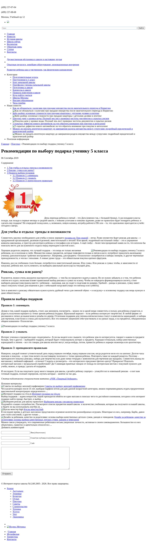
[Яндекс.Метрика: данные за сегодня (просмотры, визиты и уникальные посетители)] (16, 527)
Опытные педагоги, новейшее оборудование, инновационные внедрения (43, 64)
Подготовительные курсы (25, 77)
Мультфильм (13, 534)
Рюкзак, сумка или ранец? (20, 170)
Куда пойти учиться (22, 95)
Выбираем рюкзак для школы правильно (64, 401)
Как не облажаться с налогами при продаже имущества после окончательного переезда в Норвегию (62, 108)
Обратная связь (14, 47)
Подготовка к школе (23, 87)
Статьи (10, 49)
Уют (15, 514)
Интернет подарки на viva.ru (46, 394)
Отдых (16, 499)
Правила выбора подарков (20, 173)
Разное (10, 488)
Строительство (20, 506)
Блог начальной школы (24, 82)
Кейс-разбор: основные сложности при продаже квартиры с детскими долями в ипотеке (56, 113)
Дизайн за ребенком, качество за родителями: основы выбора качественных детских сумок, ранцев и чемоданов (73, 418)
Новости (11, 36)
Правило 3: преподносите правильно (32, 180)
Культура (17, 496)
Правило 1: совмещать (25, 175)
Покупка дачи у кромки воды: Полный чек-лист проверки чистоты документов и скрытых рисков (61, 118)
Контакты (12, 52)
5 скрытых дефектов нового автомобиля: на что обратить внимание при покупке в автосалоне (59, 123)
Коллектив (12, 44)
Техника (17, 509)
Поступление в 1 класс (24, 80)
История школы (14, 39)
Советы (16, 504)
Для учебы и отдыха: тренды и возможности (29, 168)
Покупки (15, 144)
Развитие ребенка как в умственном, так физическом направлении (39, 70)
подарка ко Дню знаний (76, 238)
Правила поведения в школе (26, 92)
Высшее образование (23, 100)
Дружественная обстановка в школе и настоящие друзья (34, 59)
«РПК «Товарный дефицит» (63, 378)
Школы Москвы (20, 98)
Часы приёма (19, 103)
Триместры (12, 537)
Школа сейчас (14, 41)
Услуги (16, 511)
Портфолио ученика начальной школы (31, 85)
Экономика (18, 517)
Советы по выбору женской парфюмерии (65, 386)
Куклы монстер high (33, 409)
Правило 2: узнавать (24, 178)
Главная (11, 34)
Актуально (18, 491)
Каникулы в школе (22, 90)
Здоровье (17, 493)
